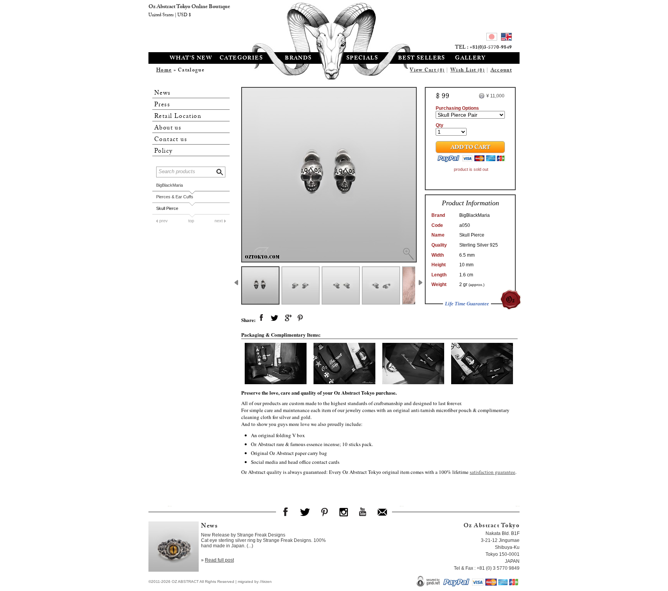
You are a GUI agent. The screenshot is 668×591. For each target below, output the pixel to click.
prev (163, 220)
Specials (362, 58)
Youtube (363, 512)
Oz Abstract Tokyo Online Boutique (334, 25)
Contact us (170, 140)
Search (220, 171)
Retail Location (177, 116)
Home (164, 70)
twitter (274, 318)
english (506, 38)
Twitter (305, 512)
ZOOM (408, 254)
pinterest (301, 318)
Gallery (470, 58)
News (162, 93)
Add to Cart (470, 148)
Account (501, 70)
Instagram (343, 512)
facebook (261, 318)
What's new (191, 58)
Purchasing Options (457, 108)
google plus (287, 318)
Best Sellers (421, 58)
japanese (491, 38)
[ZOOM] (329, 175)
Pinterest (324, 512)
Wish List (467, 70)
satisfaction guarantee (492, 471)
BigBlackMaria (169, 185)
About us (167, 128)
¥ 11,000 (495, 96)
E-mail (382, 512)
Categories (241, 58)
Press (162, 105)
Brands (298, 58)
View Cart (427, 70)
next (219, 220)
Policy (163, 151)
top (191, 220)
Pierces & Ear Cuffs (174, 196)
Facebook (285, 512)
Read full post (219, 560)
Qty (439, 125)
